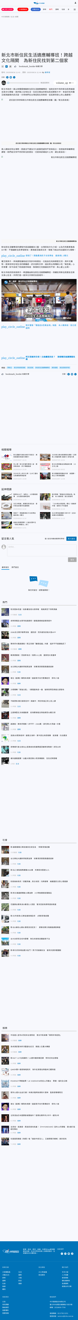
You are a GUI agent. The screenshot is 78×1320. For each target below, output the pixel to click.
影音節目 (42, 1275)
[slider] (23, 82)
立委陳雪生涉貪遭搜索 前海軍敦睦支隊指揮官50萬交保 (5, 715)
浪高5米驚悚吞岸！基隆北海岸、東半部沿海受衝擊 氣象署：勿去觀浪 (5, 738)
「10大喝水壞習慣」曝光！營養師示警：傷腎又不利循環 (45, 506)
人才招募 (65, 1275)
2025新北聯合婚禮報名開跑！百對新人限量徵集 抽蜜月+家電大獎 (45, 457)
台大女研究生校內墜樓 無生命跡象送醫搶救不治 (5, 941)
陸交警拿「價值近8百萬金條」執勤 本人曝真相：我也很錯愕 (45, 496)
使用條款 (65, 1278)
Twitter (58, 1254)
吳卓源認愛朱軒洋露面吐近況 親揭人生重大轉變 (5, 1049)
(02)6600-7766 (60, 1307)
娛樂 (19, 683)
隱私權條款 (66, 1280)
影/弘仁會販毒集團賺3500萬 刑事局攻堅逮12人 (5, 873)
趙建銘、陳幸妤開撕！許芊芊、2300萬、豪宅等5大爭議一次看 (5, 727)
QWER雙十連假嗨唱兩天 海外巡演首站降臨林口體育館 (5, 1072)
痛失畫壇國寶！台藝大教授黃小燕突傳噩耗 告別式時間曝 (5, 761)
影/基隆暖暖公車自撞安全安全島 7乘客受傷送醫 (5, 850)
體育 (4, 1289)
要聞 (57, 9)
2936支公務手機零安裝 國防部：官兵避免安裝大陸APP (5, 635)
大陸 (20, 1278)
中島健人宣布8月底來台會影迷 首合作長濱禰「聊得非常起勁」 (5, 1038)
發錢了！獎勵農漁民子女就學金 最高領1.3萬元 (6, 515)
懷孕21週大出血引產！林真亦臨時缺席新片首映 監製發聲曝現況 (5, 1095)
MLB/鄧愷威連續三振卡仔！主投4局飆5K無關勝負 (45, 515)
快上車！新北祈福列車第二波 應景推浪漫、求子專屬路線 (6, 466)
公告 (4, 1302)
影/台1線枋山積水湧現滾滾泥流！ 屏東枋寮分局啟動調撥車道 (5, 930)
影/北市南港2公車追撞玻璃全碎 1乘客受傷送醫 (5, 918)
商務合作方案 (67, 1286)
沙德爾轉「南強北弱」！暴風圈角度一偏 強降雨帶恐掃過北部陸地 (5, 692)
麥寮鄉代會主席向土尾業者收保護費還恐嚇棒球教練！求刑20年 (5, 749)
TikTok (72, 1254)
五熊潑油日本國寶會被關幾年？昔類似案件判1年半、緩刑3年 (5, 1118)
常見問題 (5, 1304)
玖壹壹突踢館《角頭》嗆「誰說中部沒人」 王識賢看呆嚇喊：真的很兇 (5, 1141)
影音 (20, 1280)
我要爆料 (5, 1310)
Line (69, 1254)
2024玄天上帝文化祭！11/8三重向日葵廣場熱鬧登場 (6, 476)
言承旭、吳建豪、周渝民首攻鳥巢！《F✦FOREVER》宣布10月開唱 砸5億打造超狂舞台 (5, 1129)
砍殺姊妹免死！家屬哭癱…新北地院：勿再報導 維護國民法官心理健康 (5, 884)
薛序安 (47, 72)
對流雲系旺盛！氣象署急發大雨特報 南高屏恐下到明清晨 (5, 612)
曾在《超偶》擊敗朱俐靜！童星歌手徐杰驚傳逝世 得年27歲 (5, 681)
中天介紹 (65, 1272)
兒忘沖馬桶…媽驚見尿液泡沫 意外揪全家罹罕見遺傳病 (6, 506)
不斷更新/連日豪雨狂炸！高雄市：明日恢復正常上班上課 (5, 704)
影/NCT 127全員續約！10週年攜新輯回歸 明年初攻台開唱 (5, 1061)
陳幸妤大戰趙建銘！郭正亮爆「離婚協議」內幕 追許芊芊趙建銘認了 (5, 646)
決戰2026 (35, 9)
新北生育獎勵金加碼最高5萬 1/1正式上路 (45, 466)
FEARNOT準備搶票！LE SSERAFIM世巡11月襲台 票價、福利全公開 (5, 1084)
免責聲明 (65, 1283)
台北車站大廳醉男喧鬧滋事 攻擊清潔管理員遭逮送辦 (5, 669)
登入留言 (71, 539)
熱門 (50, 9)
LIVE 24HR (8, 9)
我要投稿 (5, 1313)
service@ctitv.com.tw (65, 1316)
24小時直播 (43, 1272)
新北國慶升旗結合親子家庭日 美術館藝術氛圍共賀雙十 (6, 457)
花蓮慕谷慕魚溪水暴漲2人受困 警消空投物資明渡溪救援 (5, 907)
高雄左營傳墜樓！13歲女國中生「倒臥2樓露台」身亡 (6, 525)
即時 (44, 9)
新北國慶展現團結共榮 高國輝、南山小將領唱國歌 (45, 476)
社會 (63, 9)
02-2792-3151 (63, 1313)
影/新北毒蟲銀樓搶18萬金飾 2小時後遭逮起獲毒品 (5, 895)
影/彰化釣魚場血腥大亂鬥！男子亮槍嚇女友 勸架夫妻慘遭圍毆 (5, 953)
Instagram (65, 1254)
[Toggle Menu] (75, 9)
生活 (20, 615)
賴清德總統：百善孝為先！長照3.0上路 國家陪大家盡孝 (5, 658)
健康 (20, 1283)
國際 (20, 1275)
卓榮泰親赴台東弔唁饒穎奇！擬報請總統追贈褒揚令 (5, 623)
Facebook (62, 1254)
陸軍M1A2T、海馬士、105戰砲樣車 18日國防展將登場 (6, 496)
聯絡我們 (5, 1307)
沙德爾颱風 (23, 9)
